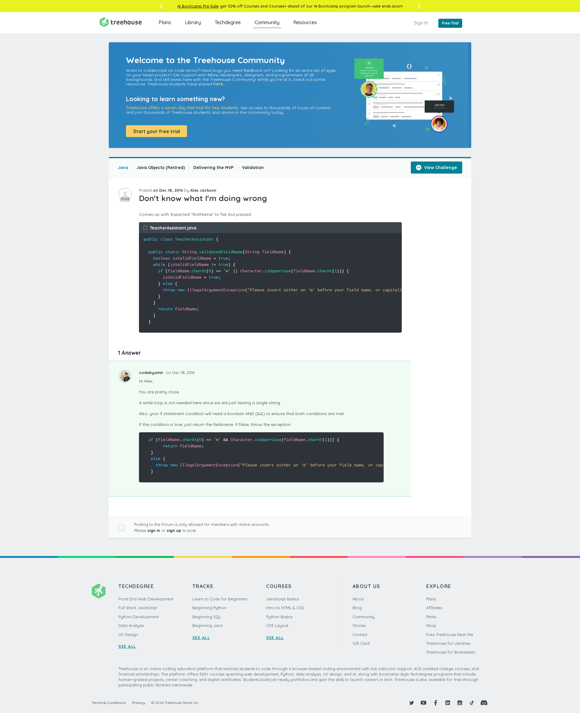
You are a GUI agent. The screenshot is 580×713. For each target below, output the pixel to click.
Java (123, 167)
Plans (165, 22)
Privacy (138, 702)
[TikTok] (472, 703)
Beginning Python (209, 607)
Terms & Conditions (109, 702)
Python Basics (279, 616)
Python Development (138, 616)
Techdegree (228, 22)
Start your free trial (156, 131)
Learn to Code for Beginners (219, 598)
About (358, 598)
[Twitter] (411, 703)
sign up (174, 530)
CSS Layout (277, 625)
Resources (305, 22)
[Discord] (484, 703)
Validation (253, 167)
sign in (153, 530)
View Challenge (440, 167)
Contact (360, 634)
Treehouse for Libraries (448, 643)
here (218, 84)
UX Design (128, 634)
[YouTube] (423, 703)
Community (267, 22)
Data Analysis (131, 625)
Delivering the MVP (213, 167)
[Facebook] (435, 703)
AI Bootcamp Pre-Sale (198, 6)
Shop (431, 625)
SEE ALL (127, 646)
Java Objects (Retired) (161, 167)
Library (193, 22)
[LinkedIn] (447, 703)
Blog (357, 607)
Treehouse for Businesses (450, 652)
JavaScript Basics (282, 598)
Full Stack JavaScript (137, 607)
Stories (359, 625)
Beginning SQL (206, 616)
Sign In (421, 23)
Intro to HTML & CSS (285, 607)
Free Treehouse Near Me (449, 634)
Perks (431, 616)
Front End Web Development (145, 598)
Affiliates (434, 607)
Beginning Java (207, 625)
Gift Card (361, 643)
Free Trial (450, 23)
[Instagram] (460, 703)
